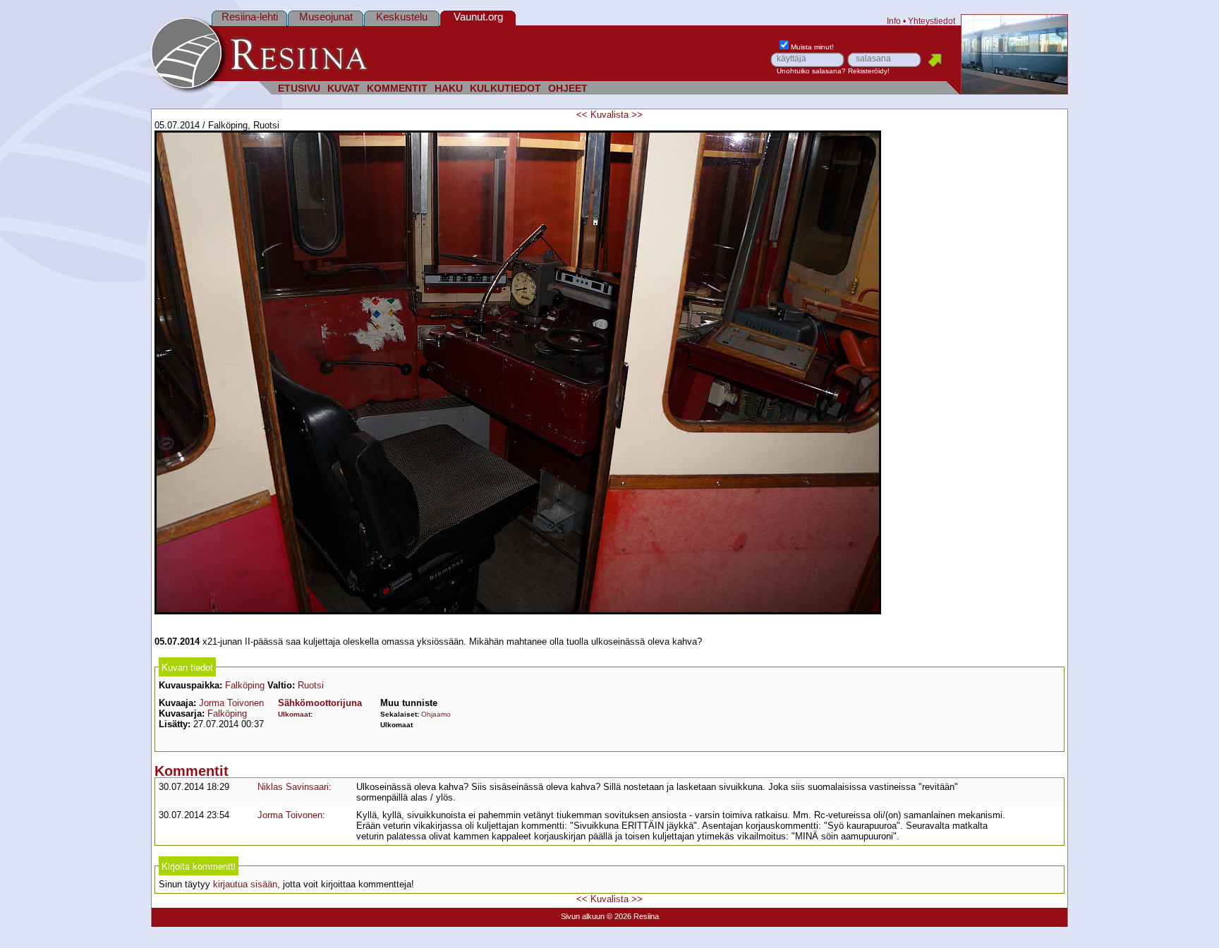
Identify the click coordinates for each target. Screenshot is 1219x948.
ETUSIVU (299, 88)
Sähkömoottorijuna (320, 703)
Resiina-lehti (250, 17)
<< (582, 114)
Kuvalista (609, 114)
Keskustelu (401, 17)
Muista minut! (812, 47)
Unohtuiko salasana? (811, 71)
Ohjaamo (436, 714)
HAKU (449, 88)
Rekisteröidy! (869, 71)
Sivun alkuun (583, 916)
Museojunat (326, 17)
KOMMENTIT (397, 88)
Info (894, 20)
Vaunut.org (478, 17)
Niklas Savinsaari (293, 787)
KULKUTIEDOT (505, 88)
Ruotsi (311, 685)
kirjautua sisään (245, 884)
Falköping (245, 685)
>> (637, 114)
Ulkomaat (294, 714)
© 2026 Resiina (633, 916)
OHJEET (568, 88)
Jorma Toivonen (231, 703)
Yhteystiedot (931, 20)
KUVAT (343, 88)
